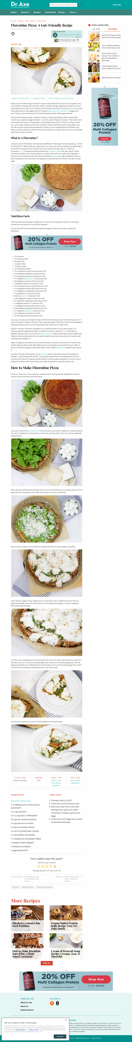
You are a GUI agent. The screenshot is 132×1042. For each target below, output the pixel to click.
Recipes (36, 12)
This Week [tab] (112, 29)
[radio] (39, 867)
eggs (72, 108)
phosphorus (29, 279)
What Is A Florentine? (21, 98)
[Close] (66, 1020)
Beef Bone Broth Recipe (111, 78)
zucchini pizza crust (21, 801)
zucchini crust (33, 431)
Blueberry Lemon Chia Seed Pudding (26, 924)
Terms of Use (33, 1029)
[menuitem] (14, 12)
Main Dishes (56, 783)
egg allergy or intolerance (58, 111)
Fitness (72, 12)
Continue (60, 1036)
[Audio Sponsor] (66, 40)
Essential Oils (50, 12)
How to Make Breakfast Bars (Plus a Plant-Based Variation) (26, 953)
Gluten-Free (56, 780)
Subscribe (117, 5)
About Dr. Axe (26, 1002)
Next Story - (60, 877)
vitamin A (24, 296)
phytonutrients (46, 334)
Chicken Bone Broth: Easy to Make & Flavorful (111, 67)
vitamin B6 (29, 311)
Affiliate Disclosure (82, 1038)
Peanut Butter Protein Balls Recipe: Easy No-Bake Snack (64, 925)
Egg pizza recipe (27, 887)
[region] (35, 1029)
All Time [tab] (96, 29)
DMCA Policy (96, 1038)
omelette (52, 151)
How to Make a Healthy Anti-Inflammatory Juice (111, 47)
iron (65, 331)
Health (13, 12)
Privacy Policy (20, 1029)
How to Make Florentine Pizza (61, 98)
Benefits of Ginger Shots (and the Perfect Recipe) (111, 36)
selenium (60, 348)
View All (47, 963)
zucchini (43, 354)
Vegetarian (56, 785)
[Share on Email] (13, 33)
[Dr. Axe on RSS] (52, 1003)
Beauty (61, 12)
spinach (54, 156)
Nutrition (24, 12)
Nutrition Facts (39, 98)
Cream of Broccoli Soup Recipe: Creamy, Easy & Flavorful (65, 953)
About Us (24, 1006)
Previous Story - (18, 877)
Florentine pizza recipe (44, 887)
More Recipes (25, 900)
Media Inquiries (27, 1010)
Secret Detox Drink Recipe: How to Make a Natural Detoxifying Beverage (110, 57)
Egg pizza (15, 887)
